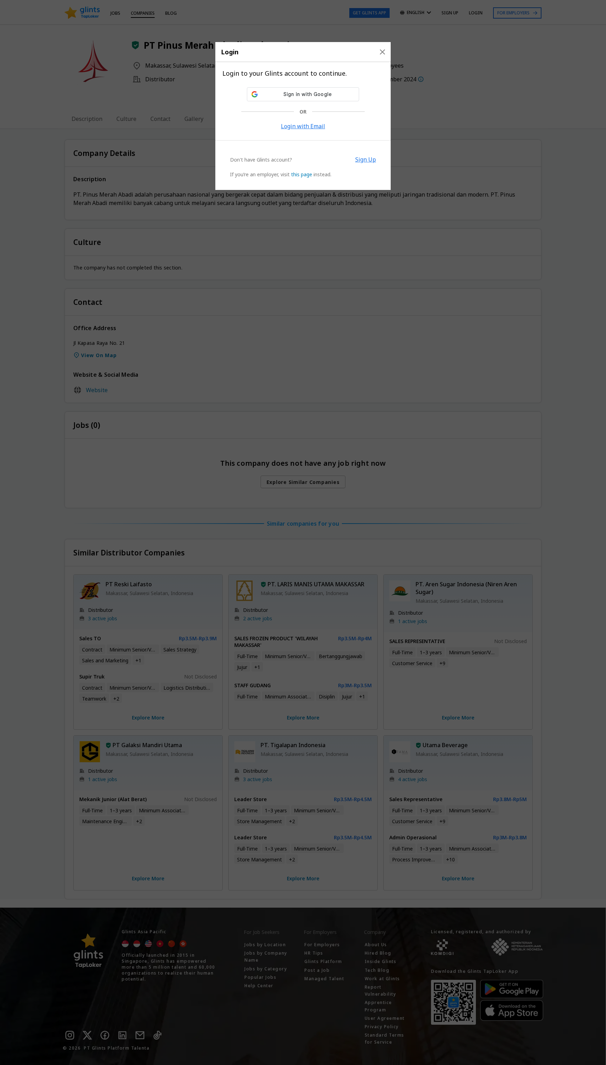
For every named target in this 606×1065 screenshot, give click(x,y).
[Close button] (382, 52)
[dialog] (303, 116)
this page (301, 174)
